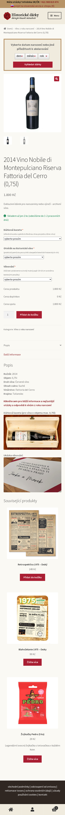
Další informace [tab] (12, 354)
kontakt (42, 794)
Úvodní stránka (11, 809)
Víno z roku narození (24, 28)
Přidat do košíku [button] (33, 577)
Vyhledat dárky (32, 64)
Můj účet (32, 809)
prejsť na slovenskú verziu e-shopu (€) (34, 5)
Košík (50, 806)
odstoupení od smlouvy (43, 786)
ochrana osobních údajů (38, 790)
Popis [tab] (7, 345)
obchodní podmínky (18, 786)
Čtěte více (32, 662)
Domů (10, 28)
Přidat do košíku (29, 314)
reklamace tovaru (14, 790)
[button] (56, 78)
